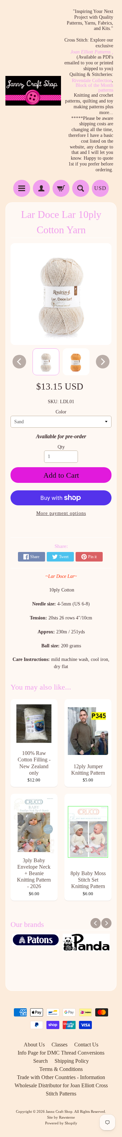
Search (40, 1061)
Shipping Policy (72, 1061)
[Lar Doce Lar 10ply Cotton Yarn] (46, 361)
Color (61, 411)
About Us (34, 1044)
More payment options (61, 513)
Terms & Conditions (61, 1069)
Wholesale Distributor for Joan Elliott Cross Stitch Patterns (61, 1089)
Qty (61, 446)
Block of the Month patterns (94, 88)
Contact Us (86, 1044)
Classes (59, 1044)
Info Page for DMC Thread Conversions (61, 1053)
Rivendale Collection (92, 80)
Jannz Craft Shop (59, 1111)
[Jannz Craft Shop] (33, 91)
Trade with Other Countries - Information (61, 1077)
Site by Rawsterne (61, 1117)
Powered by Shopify (61, 1123)
